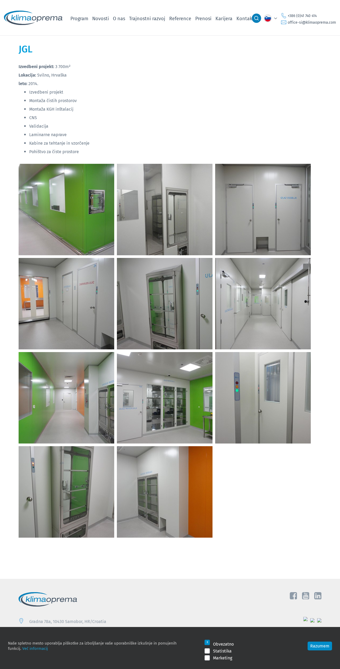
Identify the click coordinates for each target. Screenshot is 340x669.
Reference (180, 18)
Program (79, 18)
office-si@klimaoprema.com (312, 22)
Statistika (222, 651)
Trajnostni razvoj (147, 18)
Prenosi (203, 18)
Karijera (223, 18)
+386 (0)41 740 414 (302, 15)
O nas (119, 18)
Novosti (100, 18)
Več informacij (35, 648)
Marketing (222, 658)
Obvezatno (223, 644)
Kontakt (245, 18)
